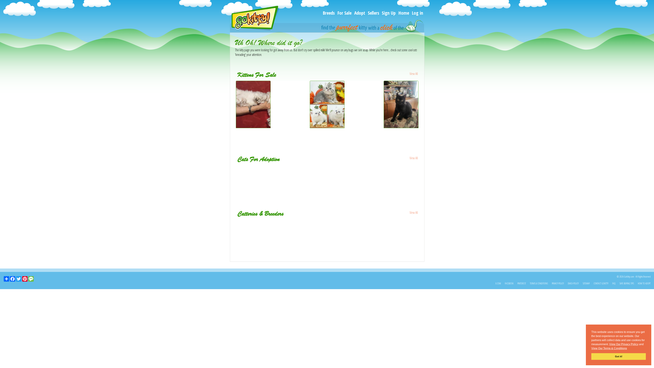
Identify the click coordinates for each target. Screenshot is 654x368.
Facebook (509, 283)
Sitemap (586, 283)
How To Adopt (644, 283)
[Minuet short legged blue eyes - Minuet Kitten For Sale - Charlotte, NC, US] (290, 88)
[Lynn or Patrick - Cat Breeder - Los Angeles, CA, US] (389, 222)
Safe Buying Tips (626, 283)
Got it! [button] (618, 356)
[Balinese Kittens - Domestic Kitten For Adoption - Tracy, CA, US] (253, 172)
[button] (628, 348)
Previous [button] (232, 111)
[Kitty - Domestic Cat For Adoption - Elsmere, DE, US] (401, 170)
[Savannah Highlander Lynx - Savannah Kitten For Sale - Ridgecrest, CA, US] (253, 127)
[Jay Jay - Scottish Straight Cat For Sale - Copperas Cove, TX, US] (401, 127)
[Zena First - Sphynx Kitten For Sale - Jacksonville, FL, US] (364, 85)
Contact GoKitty (601, 283)
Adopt (359, 13)
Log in (417, 13)
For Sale (344, 13)
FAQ (614, 283)
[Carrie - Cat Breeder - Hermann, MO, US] (266, 222)
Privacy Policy (558, 283)
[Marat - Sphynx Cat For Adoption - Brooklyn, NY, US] (327, 170)
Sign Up (389, 13)
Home (403, 13)
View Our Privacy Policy (623, 344)
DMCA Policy (573, 283)
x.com (498, 283)
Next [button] (422, 111)
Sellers (373, 13)
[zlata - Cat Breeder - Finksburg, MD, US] (327, 222)
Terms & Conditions (539, 283)
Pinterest (521, 283)
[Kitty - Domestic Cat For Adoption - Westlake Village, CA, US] (364, 172)
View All (414, 73)
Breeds (329, 13)
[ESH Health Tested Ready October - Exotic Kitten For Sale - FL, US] (327, 127)
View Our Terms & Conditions (609, 348)
